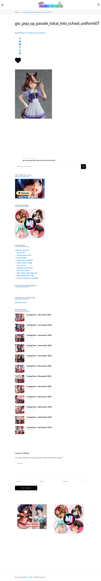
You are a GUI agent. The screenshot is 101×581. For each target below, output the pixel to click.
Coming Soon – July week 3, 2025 (38, 315)
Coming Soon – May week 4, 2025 (38, 376)
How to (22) (21, 265)
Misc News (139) (23, 270)
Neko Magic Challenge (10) (27, 273)
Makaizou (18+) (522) (25, 268)
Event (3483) (22, 258)
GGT (19, 33)
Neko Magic (29, 577)
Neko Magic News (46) (25, 276)
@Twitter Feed (20, 302)
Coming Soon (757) (24, 255)
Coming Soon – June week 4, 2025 (39, 325)
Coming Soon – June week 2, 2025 (39, 345)
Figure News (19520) (25, 260)
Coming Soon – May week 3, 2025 (38, 386)
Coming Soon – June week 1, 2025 (39, 356)
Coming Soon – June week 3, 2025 (39, 335)
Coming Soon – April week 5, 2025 (39, 407)
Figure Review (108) (24, 263)
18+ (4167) (21, 253)
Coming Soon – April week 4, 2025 (39, 417)
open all (18, 250)
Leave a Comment (39, 33)
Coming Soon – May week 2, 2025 (38, 397)
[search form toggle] (99, 5)
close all (25, 250)
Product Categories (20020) (27, 278)
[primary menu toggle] (2, 5)
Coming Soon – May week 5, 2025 (38, 366)
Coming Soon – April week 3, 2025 (39, 427)
